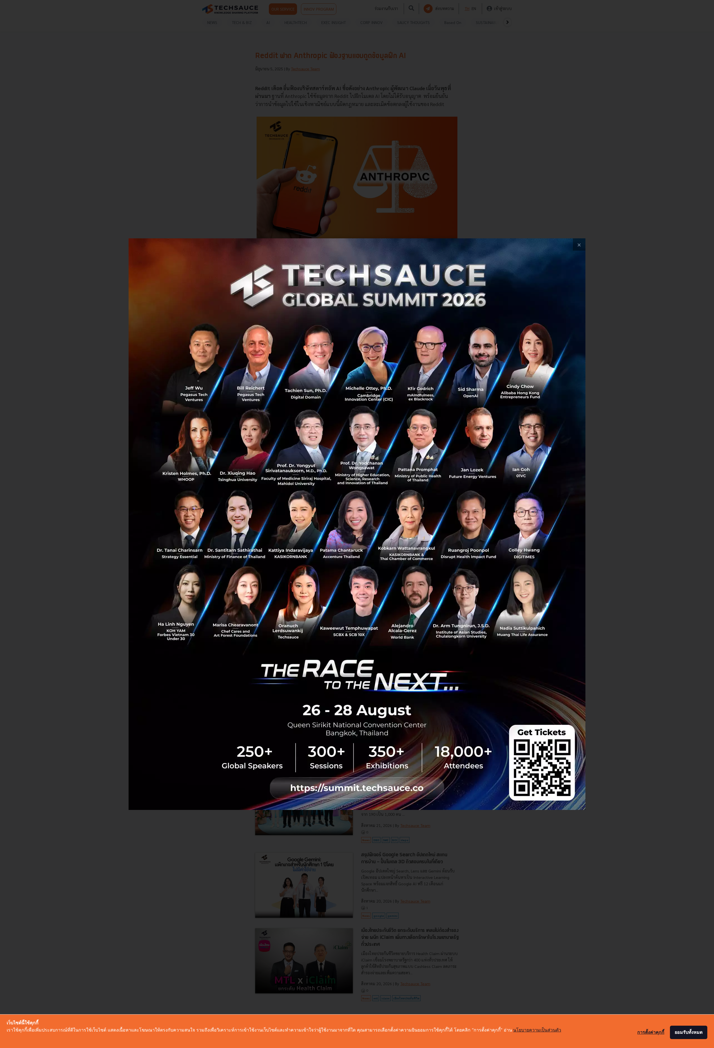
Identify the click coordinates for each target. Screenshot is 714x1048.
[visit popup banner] (357, 524)
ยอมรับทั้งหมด (689, 1032)
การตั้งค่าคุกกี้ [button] (650, 1032)
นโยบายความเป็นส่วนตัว (537, 1030)
